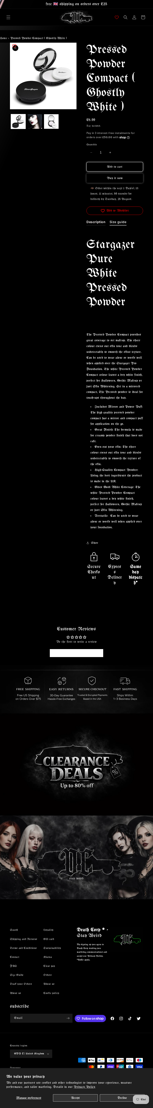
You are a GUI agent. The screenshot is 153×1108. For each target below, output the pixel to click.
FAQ (13, 966)
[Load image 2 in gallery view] (34, 121)
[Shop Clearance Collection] (76, 764)
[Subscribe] (68, 1018)
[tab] (96, 222)
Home (3, 38)
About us (15, 993)
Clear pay (49, 966)
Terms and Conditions (23, 948)
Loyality (48, 930)
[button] (8, 17)
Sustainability (52, 948)
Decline (122, 1098)
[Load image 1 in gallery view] (18, 121)
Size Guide (17, 975)
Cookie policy (51, 993)
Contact (14, 957)
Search (14, 930)
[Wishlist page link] (117, 17)
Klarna (47, 957)
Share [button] (94, 542)
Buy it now (115, 178)
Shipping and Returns (23, 939)
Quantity (91, 144)
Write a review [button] (76, 653)
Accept (75, 1098)
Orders (47, 975)
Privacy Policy (84, 1087)
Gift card (48, 939)
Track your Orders (21, 984)
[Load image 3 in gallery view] (51, 121)
